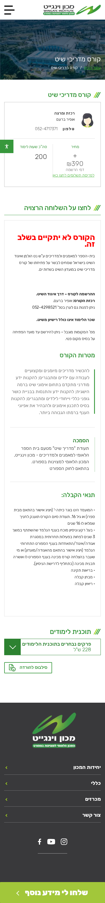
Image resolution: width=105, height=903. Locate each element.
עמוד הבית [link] (92, 67)
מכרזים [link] (93, 799)
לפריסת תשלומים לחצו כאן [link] (73, 175)
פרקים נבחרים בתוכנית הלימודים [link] (56, 647)
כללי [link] (96, 783)
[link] (6, 146)
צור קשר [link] (91, 815)
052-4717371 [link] (46, 129)
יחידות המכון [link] (87, 767)
